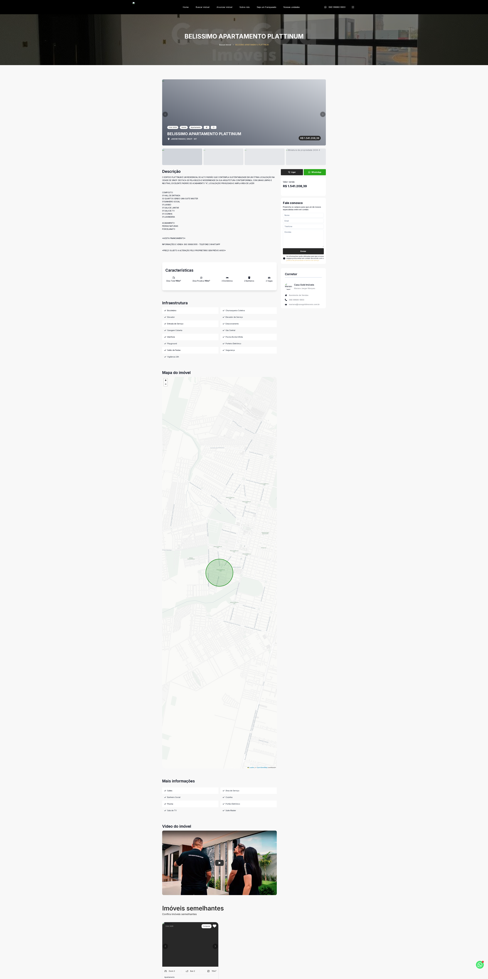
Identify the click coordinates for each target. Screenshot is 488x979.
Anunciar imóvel (224, 7)
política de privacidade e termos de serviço (302, 260)
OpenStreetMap (262, 767)
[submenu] (352, 7)
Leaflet (251, 767)
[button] (165, 114)
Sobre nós (244, 7)
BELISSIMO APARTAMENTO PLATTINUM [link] (252, 45)
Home (186, 7)
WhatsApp (316, 172)
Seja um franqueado (266, 7)
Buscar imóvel (202, 7)
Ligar (293, 172)
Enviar (303, 251)
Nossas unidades (291, 7)
